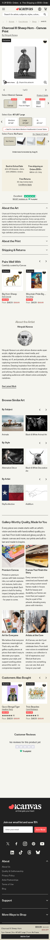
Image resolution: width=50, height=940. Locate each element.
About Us (6, 867)
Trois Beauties (32, 706)
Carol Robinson (32, 709)
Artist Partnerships (10, 880)
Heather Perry (7, 709)
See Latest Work (9, 386)
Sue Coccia (6, 297)
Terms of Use (8, 884)
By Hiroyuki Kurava (9, 35)
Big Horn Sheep (9, 294)
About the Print (11, 241)
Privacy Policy (8, 875)
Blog (4, 888)
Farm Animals (23, 21)
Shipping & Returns (13, 250)
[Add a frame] (9, 82)
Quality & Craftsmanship (12, 871)
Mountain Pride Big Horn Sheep (36, 294)
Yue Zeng (29, 297)
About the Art (10, 208)
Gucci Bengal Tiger (11, 706)
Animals (11, 21)
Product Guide (42, 95)
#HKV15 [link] (43, 21)
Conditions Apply (25, 185)
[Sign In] (39, 9)
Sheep (34, 21)
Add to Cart (25, 936)
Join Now (40, 829)
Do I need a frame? (40, 134)
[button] (10, 104)
